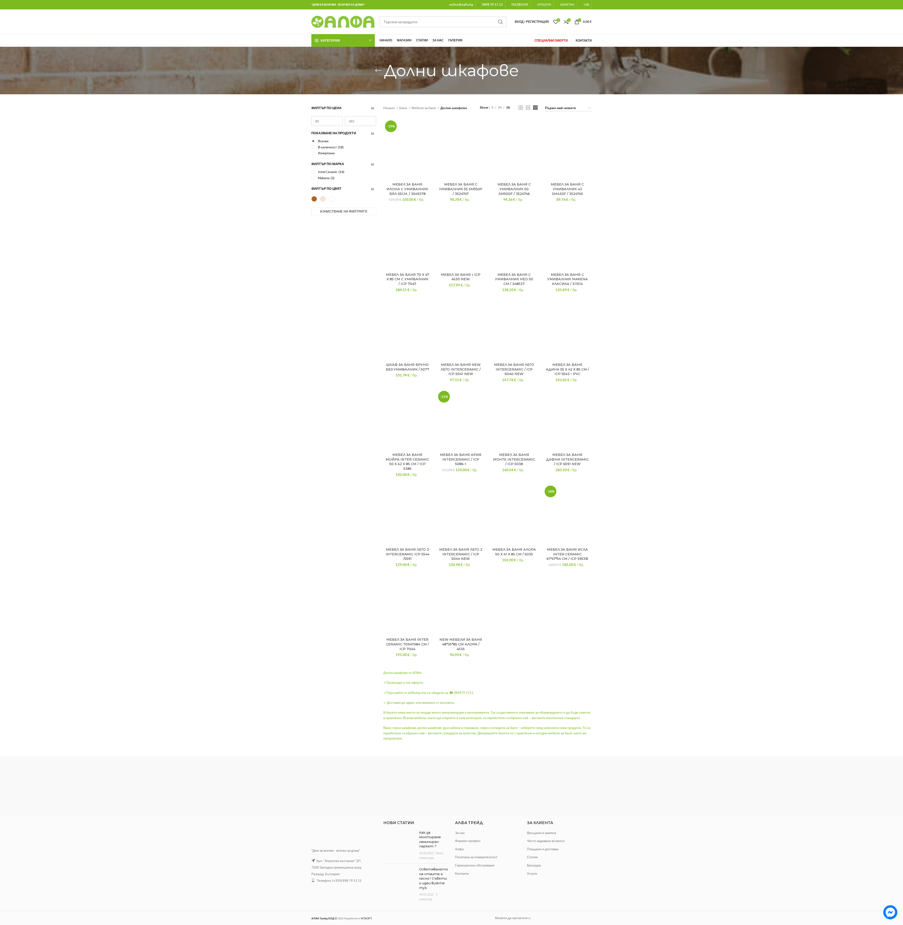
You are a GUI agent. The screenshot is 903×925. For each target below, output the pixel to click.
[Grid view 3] (528, 107)
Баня (403, 108)
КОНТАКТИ (584, 40)
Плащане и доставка (542, 849)
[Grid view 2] (521, 107)
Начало (389, 108)
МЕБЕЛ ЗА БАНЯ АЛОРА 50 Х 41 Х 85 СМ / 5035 (514, 551)
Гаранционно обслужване (475, 865)
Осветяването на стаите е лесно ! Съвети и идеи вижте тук (433, 878)
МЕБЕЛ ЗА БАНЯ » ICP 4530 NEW (460, 277)
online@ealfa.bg (461, 4)
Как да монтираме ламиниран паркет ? (430, 839)
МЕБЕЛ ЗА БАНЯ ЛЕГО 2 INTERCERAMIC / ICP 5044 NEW (460, 554)
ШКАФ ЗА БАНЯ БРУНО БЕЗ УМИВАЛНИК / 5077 (407, 367)
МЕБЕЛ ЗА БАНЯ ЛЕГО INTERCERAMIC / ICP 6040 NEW (514, 369)
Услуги (532, 873)
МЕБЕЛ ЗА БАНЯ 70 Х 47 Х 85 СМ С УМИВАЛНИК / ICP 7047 (407, 279)
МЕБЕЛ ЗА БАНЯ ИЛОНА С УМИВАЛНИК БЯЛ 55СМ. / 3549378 (407, 189)
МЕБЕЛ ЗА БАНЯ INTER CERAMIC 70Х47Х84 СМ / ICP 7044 (407, 644)
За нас (460, 833)
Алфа (459, 849)
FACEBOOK (519, 4)
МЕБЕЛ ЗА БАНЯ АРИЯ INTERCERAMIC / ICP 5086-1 (460, 459)
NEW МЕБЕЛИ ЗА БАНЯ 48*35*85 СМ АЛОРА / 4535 (461, 644)
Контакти (462, 873)
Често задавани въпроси (546, 841)
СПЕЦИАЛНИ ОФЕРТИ (551, 40)
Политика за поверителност (476, 857)
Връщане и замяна (541, 833)
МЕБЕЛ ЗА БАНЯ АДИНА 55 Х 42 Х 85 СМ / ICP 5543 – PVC (567, 369)
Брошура (534, 865)
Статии (532, 857)
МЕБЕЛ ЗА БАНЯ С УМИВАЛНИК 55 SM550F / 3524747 (460, 189)
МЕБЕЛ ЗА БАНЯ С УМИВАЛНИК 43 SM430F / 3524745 (567, 189)
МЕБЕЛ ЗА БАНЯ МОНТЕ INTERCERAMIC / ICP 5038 (514, 459)
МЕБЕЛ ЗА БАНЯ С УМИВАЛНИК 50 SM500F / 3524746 (514, 189)
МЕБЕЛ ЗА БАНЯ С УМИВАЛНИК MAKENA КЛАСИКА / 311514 (567, 279)
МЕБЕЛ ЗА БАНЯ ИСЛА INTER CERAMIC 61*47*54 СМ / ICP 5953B (567, 554)
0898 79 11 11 (492, 4)
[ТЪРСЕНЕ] (500, 21)
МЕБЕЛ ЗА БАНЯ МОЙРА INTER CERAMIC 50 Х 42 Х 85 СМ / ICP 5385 (407, 462)
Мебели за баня (424, 108)
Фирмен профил (467, 841)
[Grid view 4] (535, 107)
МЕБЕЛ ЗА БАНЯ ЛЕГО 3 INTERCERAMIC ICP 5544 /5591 (407, 554)
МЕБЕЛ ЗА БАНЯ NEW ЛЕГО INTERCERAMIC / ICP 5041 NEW (461, 369)
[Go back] (378, 70)
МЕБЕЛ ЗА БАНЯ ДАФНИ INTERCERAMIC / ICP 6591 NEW (567, 459)
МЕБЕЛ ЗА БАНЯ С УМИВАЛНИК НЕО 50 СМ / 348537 (514, 279)
